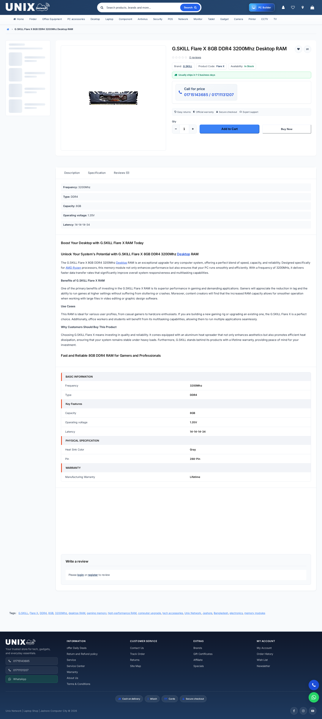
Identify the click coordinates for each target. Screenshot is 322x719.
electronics (236, 613)
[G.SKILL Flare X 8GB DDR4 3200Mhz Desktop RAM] (113, 98)
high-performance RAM (122, 613)
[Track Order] (303, 7)
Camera (238, 19)
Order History (265, 653)
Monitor (198, 19)
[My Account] (283, 7)
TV (275, 19)
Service (71, 659)
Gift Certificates (202, 653)
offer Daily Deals (76, 647)
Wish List (262, 659)
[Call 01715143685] (314, 685)
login (80, 574)
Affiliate (198, 659)
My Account (264, 647)
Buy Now (286, 129)
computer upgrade (149, 613)
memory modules (254, 613)
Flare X (34, 613)
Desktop (95, 19)
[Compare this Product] (307, 49)
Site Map (135, 666)
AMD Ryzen (73, 267)
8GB (50, 613)
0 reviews (195, 57)
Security (157, 19)
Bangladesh (221, 613)
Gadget (224, 19)
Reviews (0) (121, 173)
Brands (197, 647)
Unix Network (192, 613)
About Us (72, 677)
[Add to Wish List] (298, 49)
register (93, 574)
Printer (252, 19)
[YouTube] (312, 711)
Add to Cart (229, 129)
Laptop (109, 19)
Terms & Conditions (78, 683)
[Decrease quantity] (176, 129)
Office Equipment (52, 19)
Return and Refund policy (82, 653)
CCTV (264, 19)
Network (183, 19)
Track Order (137, 653)
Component (125, 19)
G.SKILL (187, 66)
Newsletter (263, 666)
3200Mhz (61, 613)
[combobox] (142, 7)
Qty (174, 121)
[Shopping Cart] (312, 7)
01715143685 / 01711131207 (209, 94)
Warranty (72, 672)
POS (170, 19)
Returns (134, 659)
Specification (97, 173)
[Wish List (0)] (293, 7)
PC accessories (76, 19)
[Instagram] (303, 711)
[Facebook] (294, 711)
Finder (33, 19)
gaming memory (96, 613)
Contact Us (137, 647)
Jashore (207, 613)
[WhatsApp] (314, 697)
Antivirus (143, 19)
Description (72, 173)
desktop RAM (77, 613)
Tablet (211, 19)
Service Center (76, 666)
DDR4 (43, 613)
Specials (198, 666)
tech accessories (172, 613)
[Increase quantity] (192, 129)
